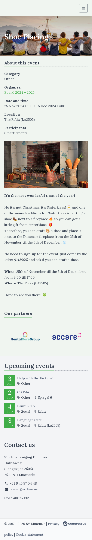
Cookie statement (29, 534)
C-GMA (23, 392)
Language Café (29, 420)
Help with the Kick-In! (35, 378)
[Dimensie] (15, 8)
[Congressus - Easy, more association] (74, 523)
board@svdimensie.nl (27, 489)
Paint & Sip (26, 406)
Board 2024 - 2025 (19, 92)
